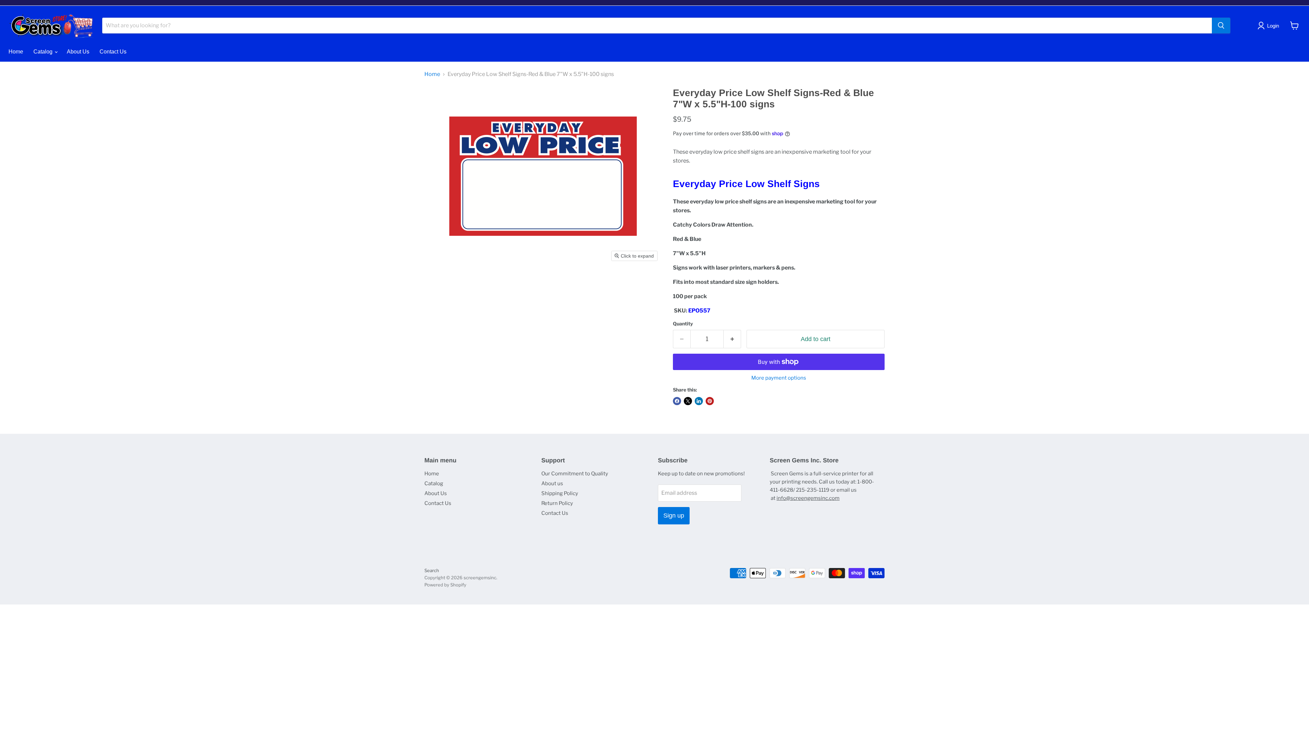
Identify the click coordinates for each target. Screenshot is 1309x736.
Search (431, 570)
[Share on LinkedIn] (699, 401)
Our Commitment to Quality (574, 474)
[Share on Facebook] (677, 401)
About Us (78, 52)
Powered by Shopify (445, 584)
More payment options (778, 378)
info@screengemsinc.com (808, 498)
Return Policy (557, 503)
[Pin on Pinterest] (710, 401)
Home (16, 52)
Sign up (673, 515)
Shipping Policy (559, 493)
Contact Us (113, 52)
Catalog (43, 52)
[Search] (1221, 25)
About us (552, 483)
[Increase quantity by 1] (732, 339)
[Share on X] (688, 401)
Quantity (683, 323)
